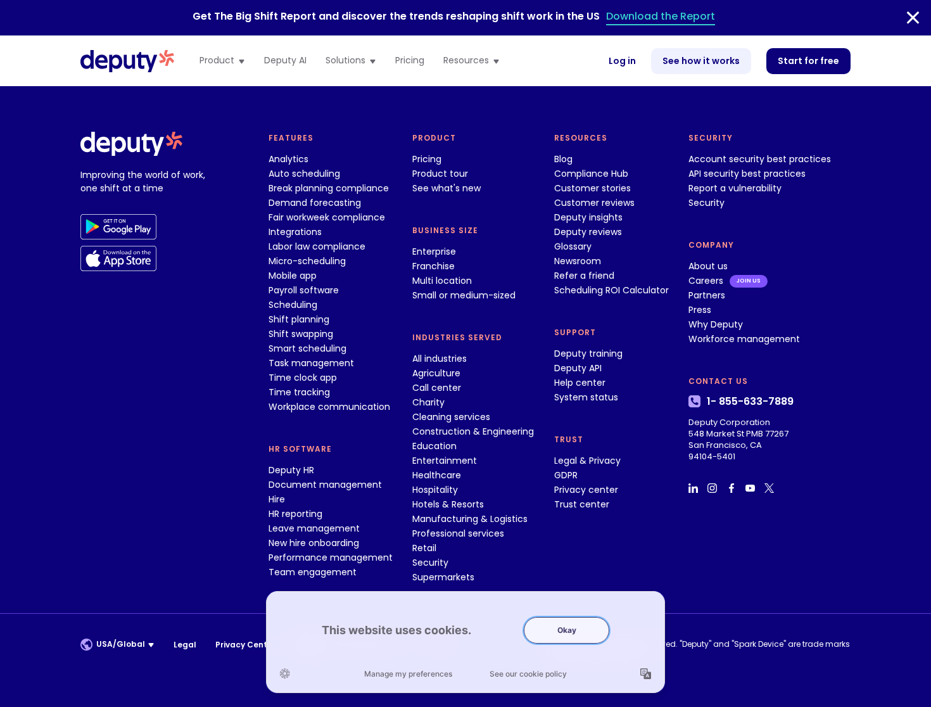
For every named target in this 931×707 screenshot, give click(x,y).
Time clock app (303, 377)
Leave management (314, 528)
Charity (428, 402)
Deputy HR (291, 470)
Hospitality (435, 489)
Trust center (581, 504)
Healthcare (436, 475)
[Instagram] (713, 487)
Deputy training (588, 353)
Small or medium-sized (464, 295)
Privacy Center (245, 644)
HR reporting (295, 513)
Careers (705, 280)
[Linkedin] (694, 487)
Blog (563, 159)
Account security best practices (759, 159)
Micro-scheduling (307, 261)
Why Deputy (715, 324)
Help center (579, 382)
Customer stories (592, 188)
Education (434, 446)
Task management (311, 363)
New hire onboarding (314, 543)
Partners (706, 295)
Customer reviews (594, 202)
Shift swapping (301, 334)
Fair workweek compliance (327, 217)
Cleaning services (451, 417)
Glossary (573, 246)
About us (708, 266)
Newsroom (577, 261)
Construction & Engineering (473, 431)
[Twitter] (770, 487)
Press (699, 309)
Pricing (409, 61)
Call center (436, 387)
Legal (185, 644)
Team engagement (313, 572)
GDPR (566, 475)
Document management (325, 484)
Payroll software (304, 290)
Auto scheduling (304, 173)
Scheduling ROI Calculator (611, 290)
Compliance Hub (591, 173)
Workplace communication (329, 406)
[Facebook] (732, 487)
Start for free (808, 60)
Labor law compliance (317, 246)
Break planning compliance (329, 188)
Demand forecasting (315, 202)
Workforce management (744, 339)
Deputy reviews (588, 232)
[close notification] (913, 17)
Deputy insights (588, 217)
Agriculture (436, 373)
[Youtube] (751, 487)
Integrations (295, 232)
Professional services (458, 533)
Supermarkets (443, 577)
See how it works (701, 60)
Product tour (440, 173)
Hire (277, 499)
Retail (424, 548)
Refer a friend (584, 275)
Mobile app (293, 275)
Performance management (331, 557)
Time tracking (299, 392)
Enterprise (434, 251)
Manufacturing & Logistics (470, 519)
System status (586, 397)
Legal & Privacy (587, 460)
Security (430, 562)
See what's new (446, 188)
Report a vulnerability (735, 188)
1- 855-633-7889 (750, 401)
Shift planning (299, 319)
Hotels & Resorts (448, 504)
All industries (439, 358)
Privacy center (586, 489)
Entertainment (444, 460)
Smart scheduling (307, 348)
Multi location (442, 280)
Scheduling (293, 304)
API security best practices (747, 173)
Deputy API (578, 368)
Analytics (288, 159)
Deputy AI (285, 61)
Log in (622, 60)
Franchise (433, 266)
